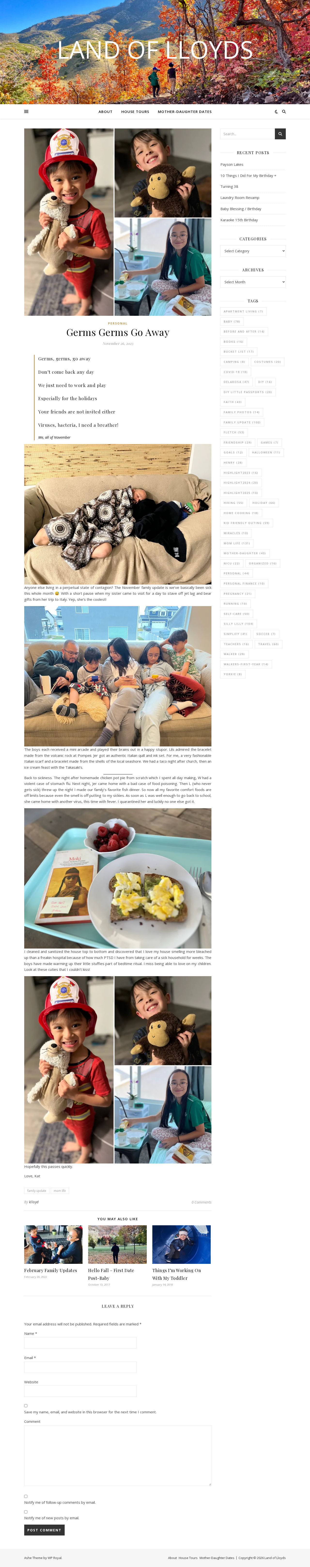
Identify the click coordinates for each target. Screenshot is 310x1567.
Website (31, 1381)
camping (234, 362)
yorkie (233, 674)
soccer (266, 634)
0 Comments (201, 1202)
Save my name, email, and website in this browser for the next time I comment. (90, 1411)
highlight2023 (241, 473)
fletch (234, 432)
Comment (32, 1421)
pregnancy (238, 593)
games (270, 442)
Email (30, 1357)
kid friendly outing (247, 523)
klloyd (34, 1202)
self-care (237, 614)
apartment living (243, 311)
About (106, 111)
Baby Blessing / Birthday (240, 208)
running (235, 603)
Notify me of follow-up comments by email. (60, 1502)
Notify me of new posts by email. (51, 1517)
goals (233, 452)
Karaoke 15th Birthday (239, 219)
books (234, 341)
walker (234, 654)
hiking (234, 503)
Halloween (266, 452)
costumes (267, 362)
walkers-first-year (246, 664)
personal (236, 573)
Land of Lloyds (155, 49)
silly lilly (239, 623)
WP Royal (55, 1558)
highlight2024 (241, 482)
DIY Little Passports (248, 392)
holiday (264, 503)
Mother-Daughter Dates (185, 111)
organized (263, 563)
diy (265, 382)
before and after (244, 331)
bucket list (239, 351)
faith (233, 402)
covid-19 (236, 372)
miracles (236, 533)
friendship (238, 442)
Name (30, 1333)
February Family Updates (50, 1270)
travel (268, 644)
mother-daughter (245, 553)
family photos (242, 412)
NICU (232, 563)
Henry (233, 462)
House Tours (135, 111)
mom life (60, 1191)
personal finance (244, 583)
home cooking (241, 513)
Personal (118, 323)
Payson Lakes (231, 164)
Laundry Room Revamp (239, 197)
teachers (236, 644)
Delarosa (236, 382)
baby (232, 321)
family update (36, 1191)
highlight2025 (241, 493)
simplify (236, 634)
